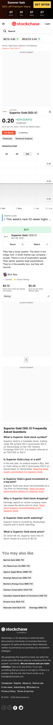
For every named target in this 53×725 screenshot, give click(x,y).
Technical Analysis (23, 138)
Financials (7, 138)
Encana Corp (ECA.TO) (13, 601)
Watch (37, 244)
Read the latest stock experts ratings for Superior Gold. (24, 490)
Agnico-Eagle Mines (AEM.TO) (17, 572)
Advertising (19, 687)
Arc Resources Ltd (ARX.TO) (16, 566)
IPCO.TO (29, 39)
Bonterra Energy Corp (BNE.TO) (18, 584)
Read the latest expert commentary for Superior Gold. (26, 470)
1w (6, 154)
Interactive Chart (9, 146)
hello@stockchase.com (12, 676)
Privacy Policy (8, 691)
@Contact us (32, 687)
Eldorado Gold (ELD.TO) (14, 607)
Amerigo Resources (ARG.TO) (17, 578)
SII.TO (9, 39)
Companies (6, 683)
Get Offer (42, 4)
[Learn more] (48, 296)
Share (13, 244)
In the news (7, 687)
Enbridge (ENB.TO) (38, 607)
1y (38, 154)
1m (17, 154)
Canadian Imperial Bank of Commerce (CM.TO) (25, 596)
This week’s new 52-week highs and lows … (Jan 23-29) (28, 219)
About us (26, 683)
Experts (17, 683)
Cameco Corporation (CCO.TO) (17, 590)
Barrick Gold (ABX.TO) (13, 560)
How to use (37, 683)
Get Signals (9, 133)
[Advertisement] (26, 80)
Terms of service (25, 691)
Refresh (22, 123)
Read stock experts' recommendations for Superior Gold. (24, 508)
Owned (8, 279)
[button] (26, 274)
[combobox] (26, 31)
